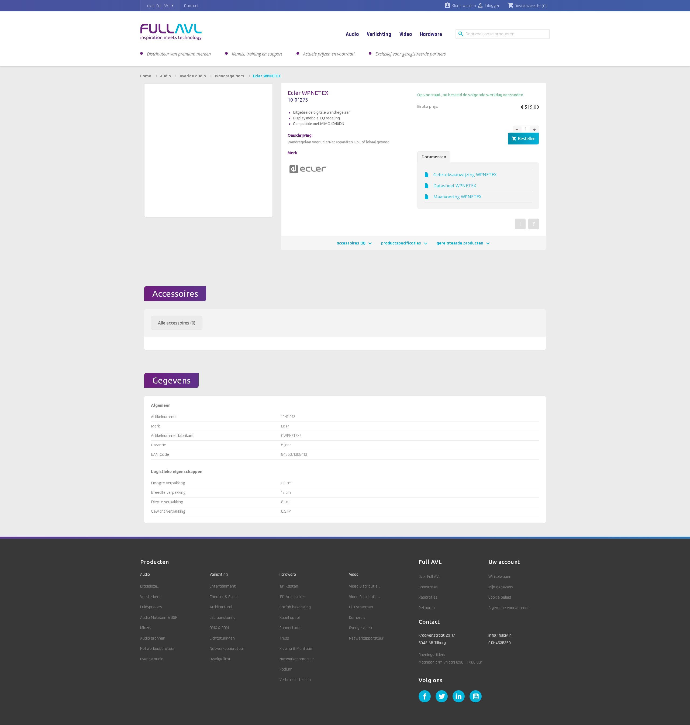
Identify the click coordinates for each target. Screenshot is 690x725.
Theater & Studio (225, 597)
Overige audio (151, 659)
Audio (145, 574)
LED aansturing (223, 617)
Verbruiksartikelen (295, 680)
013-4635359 (499, 643)
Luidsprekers (151, 607)
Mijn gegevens (500, 587)
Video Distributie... (364, 586)
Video (353, 574)
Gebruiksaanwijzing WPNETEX (465, 174)
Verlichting (219, 574)
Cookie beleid (499, 597)
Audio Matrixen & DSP (158, 617)
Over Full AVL (429, 576)
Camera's (357, 617)
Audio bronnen (152, 638)
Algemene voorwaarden (509, 608)
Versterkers (150, 597)
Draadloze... (150, 586)
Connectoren (291, 628)
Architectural (221, 607)
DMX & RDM (219, 628)
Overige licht (220, 659)
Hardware (288, 574)
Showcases (428, 587)
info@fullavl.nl (500, 635)
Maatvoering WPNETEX (457, 196)
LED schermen (361, 607)
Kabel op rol (290, 617)
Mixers (145, 628)
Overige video (360, 628)
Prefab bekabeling (295, 607)
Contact (191, 6)
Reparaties (428, 597)
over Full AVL (158, 6)
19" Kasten (289, 586)
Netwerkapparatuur (157, 648)
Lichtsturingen (222, 638)
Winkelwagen (499, 576)
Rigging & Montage (296, 648)
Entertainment (223, 586)
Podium (286, 669)
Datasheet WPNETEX (454, 185)
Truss (284, 638)
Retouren (427, 608)
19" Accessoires (293, 597)
